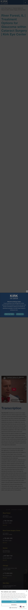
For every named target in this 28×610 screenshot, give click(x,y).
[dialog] (14, 600)
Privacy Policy (15, 598)
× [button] (26, 591)
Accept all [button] (14, 601)
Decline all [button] (14, 604)
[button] (14, 607)
